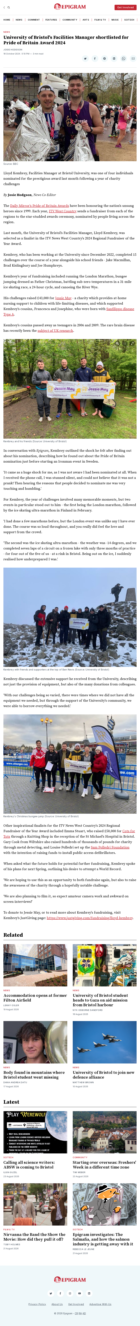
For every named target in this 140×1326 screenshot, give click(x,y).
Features (51, 19)
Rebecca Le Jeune (83, 1249)
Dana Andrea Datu (15, 1082)
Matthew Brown (83, 1082)
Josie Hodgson (12, 49)
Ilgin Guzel (10, 1172)
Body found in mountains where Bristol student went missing (34, 1075)
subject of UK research (55, 331)
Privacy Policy (37, 1304)
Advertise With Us (100, 1304)
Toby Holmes (11, 1244)
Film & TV (100, 19)
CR (76, 1313)
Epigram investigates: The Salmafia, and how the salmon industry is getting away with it (103, 1239)
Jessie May (63, 298)
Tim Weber (79, 1172)
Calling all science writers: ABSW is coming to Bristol (29, 1165)
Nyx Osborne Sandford (88, 1010)
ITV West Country (62, 211)
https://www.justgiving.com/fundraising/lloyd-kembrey (89, 918)
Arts (86, 19)
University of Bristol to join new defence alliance (104, 1075)
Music (115, 19)
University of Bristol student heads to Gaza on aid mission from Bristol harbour (100, 1000)
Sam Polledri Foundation (110, 847)
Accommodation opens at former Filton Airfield (35, 998)
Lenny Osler (11, 1005)
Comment (34, 19)
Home (6, 19)
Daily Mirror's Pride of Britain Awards (39, 206)
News (19, 19)
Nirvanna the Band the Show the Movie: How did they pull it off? (34, 1237)
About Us (57, 1304)
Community (69, 19)
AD (84, 1313)
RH (80, 1313)
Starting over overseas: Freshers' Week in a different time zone (104, 1165)
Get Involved (125, 7)
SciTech (129, 19)
